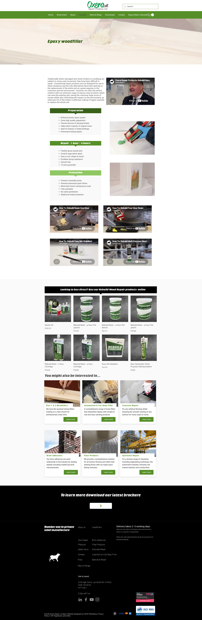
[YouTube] (91, 599)
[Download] (101, 506)
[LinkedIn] (80, 599)
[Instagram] (97, 599)
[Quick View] (58, 309)
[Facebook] (85, 599)
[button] (151, 14)
